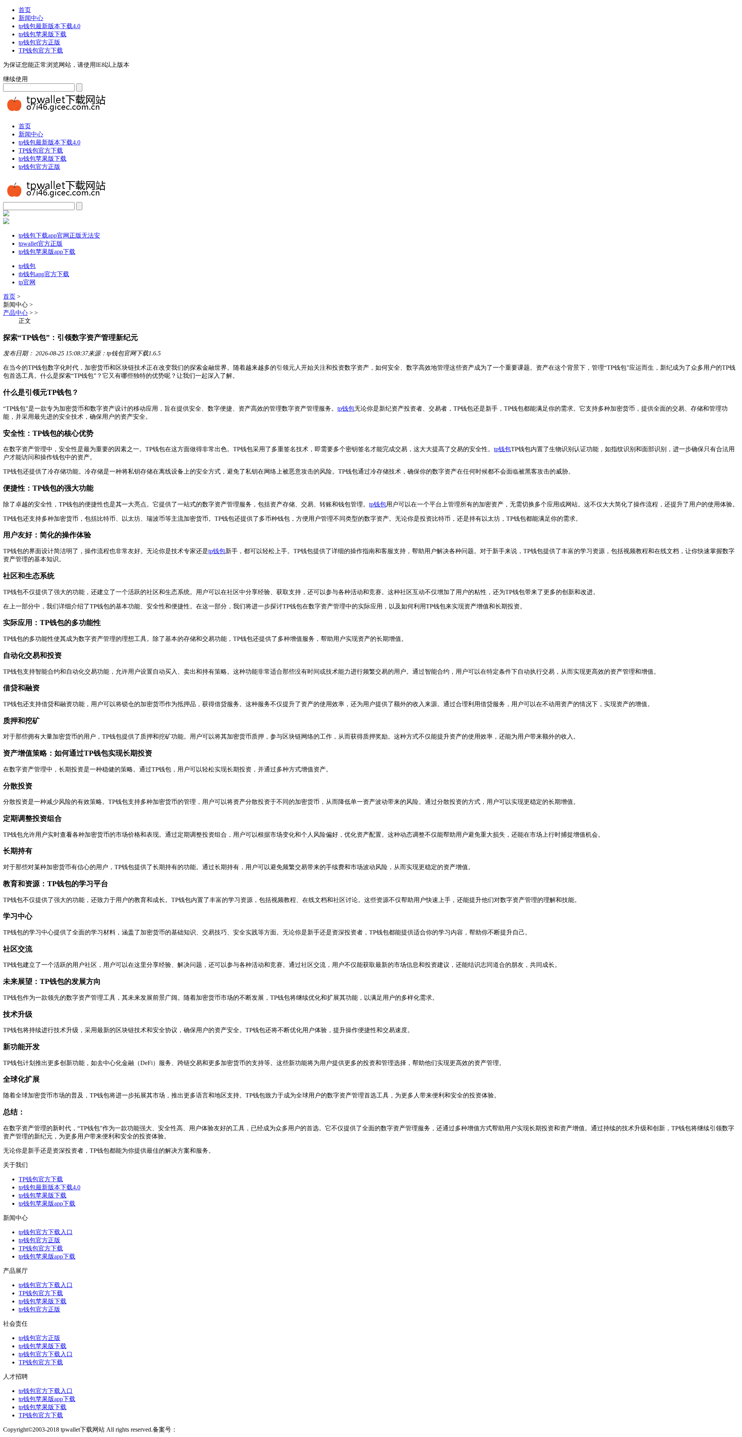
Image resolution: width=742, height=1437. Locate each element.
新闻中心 (31, 18)
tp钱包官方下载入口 (46, 1232)
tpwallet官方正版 (41, 243)
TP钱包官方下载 (41, 50)
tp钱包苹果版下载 (42, 34)
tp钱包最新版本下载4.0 (49, 26)
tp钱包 (27, 266)
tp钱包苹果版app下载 (47, 251)
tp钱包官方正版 (39, 42)
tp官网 (27, 282)
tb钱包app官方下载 (44, 274)
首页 (25, 10)
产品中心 (15, 312)
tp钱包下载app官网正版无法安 (59, 235)
